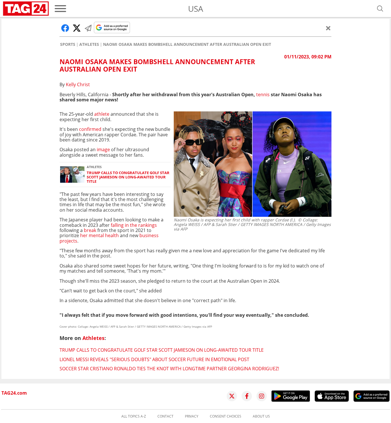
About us (261, 416)
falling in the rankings (134, 225)
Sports (67, 44)
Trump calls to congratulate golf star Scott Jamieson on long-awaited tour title (128, 177)
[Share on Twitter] (76, 28)
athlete (101, 114)
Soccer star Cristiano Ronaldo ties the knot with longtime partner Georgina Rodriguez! (169, 368)
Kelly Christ (78, 84)
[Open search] (380, 8)
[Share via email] (88, 28)
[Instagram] (261, 396)
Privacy (191, 416)
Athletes (89, 44)
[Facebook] (247, 396)
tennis (263, 94)
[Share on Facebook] (65, 28)
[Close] (328, 28)
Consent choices (225, 416)
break (90, 230)
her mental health (99, 235)
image (103, 149)
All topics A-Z (133, 416)
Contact (165, 416)
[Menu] (60, 8)
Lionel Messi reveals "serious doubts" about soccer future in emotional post (154, 359)
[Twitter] (232, 396)
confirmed (90, 129)
